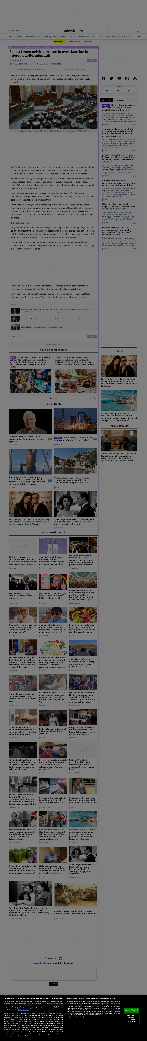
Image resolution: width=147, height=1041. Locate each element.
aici (58, 1025)
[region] (73, 1018)
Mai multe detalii (23, 1010)
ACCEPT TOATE (131, 1010)
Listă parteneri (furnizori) (75, 1017)
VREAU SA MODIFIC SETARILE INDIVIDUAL (131, 1018)
